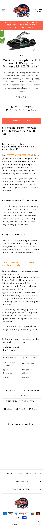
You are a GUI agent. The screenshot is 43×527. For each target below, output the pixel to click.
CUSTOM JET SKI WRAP (20, 155)
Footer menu (21, 489)
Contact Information (21, 473)
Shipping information (21, 401)
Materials (21, 395)
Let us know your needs (21, 390)
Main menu (20, 481)
